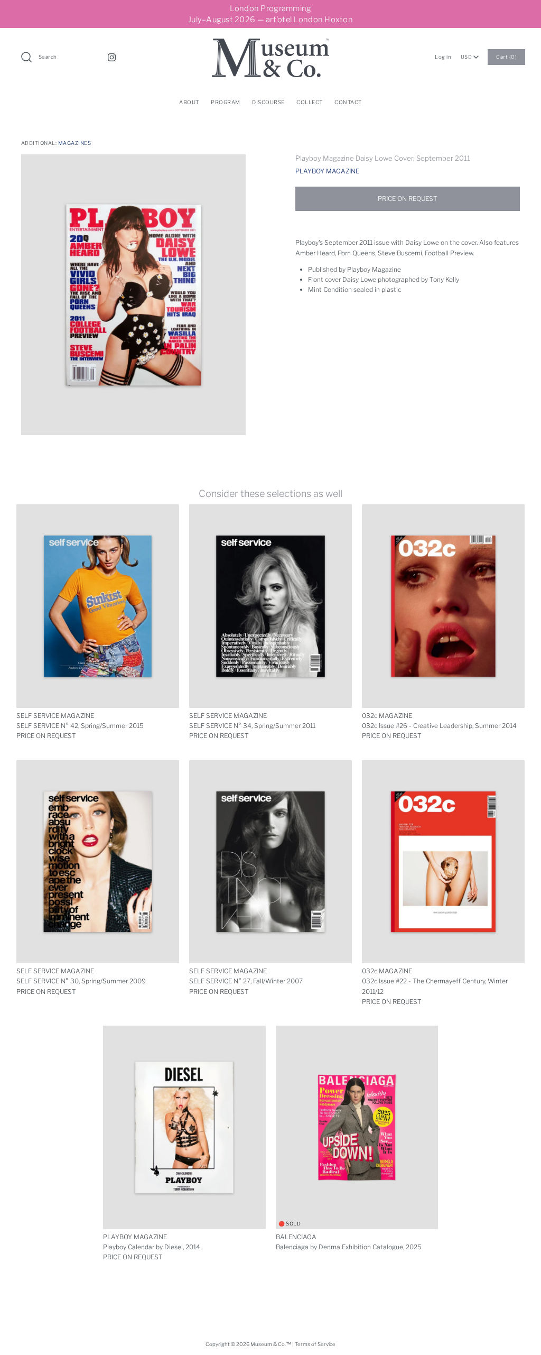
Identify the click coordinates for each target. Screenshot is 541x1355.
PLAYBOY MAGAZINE (327, 171)
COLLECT (309, 102)
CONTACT (348, 102)
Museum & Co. (268, 1344)
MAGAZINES (74, 143)
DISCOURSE (268, 102)
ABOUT (189, 102)
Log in (443, 57)
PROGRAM (225, 102)
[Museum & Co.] (270, 44)
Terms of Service (315, 1344)
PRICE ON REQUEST (407, 198)
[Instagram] (112, 57)
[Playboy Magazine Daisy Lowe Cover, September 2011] (133, 294)
